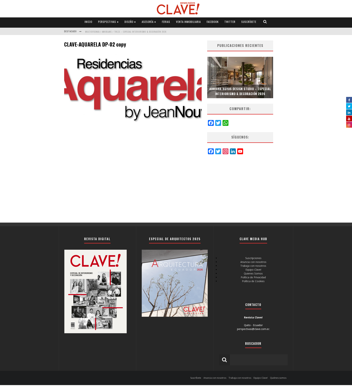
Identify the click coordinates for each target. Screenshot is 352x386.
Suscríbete (248, 22)
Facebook (213, 22)
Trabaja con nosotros (253, 265)
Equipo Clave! (253, 269)
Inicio (88, 22)
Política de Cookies (253, 281)
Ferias (166, 22)
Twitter (229, 22)
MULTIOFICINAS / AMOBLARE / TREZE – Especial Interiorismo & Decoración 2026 (125, 31)
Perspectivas (107, 22)
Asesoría (147, 22)
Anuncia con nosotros (253, 262)
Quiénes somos (278, 377)
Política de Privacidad (253, 277)
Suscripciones (253, 258)
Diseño (128, 22)
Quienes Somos (253, 273)
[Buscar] (265, 22)
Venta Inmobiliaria (188, 22)
